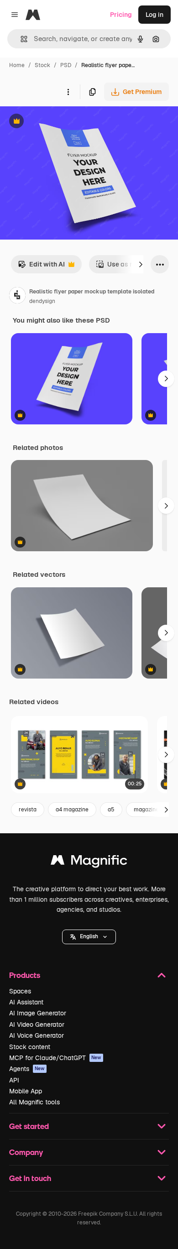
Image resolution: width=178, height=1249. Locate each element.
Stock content (29, 1047)
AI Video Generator (36, 1024)
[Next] (140, 264)
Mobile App (25, 1091)
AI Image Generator (37, 1013)
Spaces (20, 991)
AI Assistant (26, 1002)
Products (24, 975)
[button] (89, 937)
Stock (42, 65)
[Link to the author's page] (17, 296)
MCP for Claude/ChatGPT (55, 1058)
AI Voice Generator (36, 1035)
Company (26, 1152)
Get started (29, 1126)
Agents (27, 1069)
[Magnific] (89, 862)
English (89, 936)
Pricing (121, 14)
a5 (111, 809)
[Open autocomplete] (20, 39)
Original (58, 122)
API (14, 1080)
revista (28, 809)
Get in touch (30, 1178)
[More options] (68, 92)
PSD (65, 65)
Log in (154, 14)
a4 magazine (72, 809)
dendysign (42, 301)
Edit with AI (41, 266)
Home (17, 65)
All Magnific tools (34, 1102)
